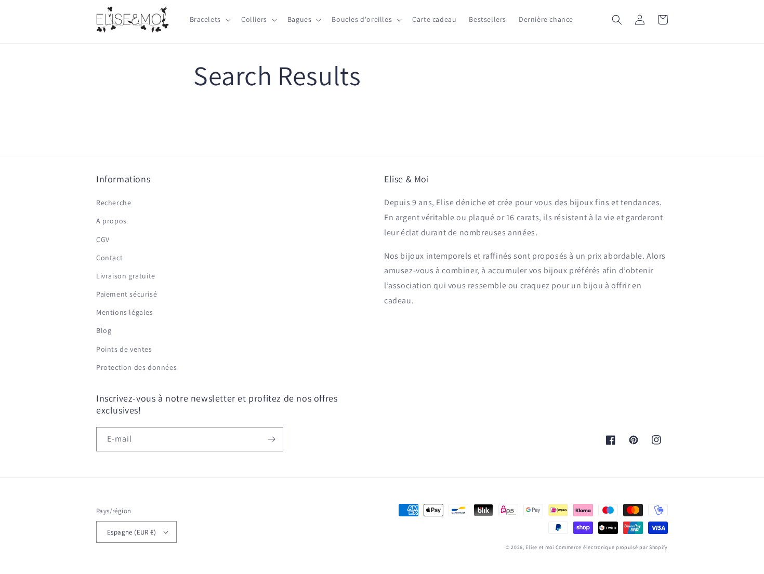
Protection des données (136, 367)
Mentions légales (124, 312)
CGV (103, 239)
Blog (103, 330)
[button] (209, 19)
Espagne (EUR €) (131, 532)
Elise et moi (539, 547)
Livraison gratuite (125, 276)
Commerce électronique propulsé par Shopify (612, 547)
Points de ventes (124, 349)
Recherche (113, 202)
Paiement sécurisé (126, 294)
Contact (109, 257)
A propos (111, 220)
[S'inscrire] (271, 439)
